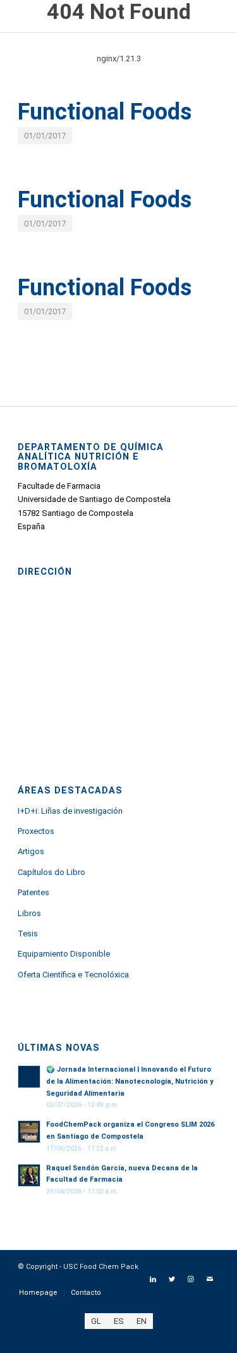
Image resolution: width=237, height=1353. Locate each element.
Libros (29, 913)
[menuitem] (38, 1293)
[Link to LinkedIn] (152, 1279)
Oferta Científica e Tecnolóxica (73, 974)
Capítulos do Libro (51, 872)
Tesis (28, 933)
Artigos (31, 851)
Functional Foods (104, 112)
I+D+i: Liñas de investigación (70, 811)
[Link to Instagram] (190, 1279)
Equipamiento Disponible (64, 953)
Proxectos (36, 831)
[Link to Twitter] (171, 1279)
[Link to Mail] (209, 1279)
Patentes (33, 892)
